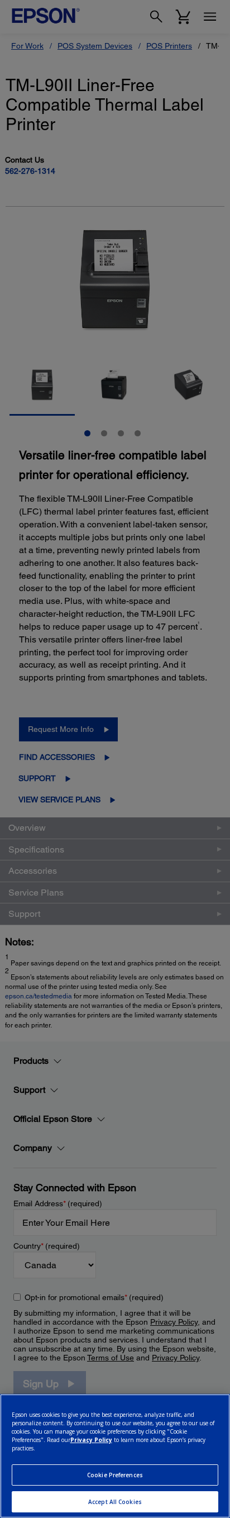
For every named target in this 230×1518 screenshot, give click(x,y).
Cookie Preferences (115, 1475)
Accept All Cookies (115, 1502)
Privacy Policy (91, 1440)
